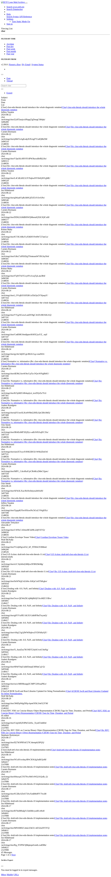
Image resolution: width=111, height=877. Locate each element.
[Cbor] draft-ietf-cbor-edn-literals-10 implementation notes (75, 750)
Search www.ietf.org (15, 7)
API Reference (25, 16)
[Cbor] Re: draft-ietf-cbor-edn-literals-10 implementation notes (80, 767)
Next (13, 855)
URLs (16, 874)
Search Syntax (12, 16)
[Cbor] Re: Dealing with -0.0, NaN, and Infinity (62, 605)
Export (9, 93)
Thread (9, 81)
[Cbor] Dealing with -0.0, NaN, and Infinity (57, 588)
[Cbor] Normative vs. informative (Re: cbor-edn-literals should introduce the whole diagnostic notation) (54, 362)
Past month (11, 51)
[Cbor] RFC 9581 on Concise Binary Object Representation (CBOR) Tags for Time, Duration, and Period (55, 712)
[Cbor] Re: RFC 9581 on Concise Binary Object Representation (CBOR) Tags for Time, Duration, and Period (55, 731)
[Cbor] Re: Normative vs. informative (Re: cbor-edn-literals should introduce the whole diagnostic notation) (51, 382)
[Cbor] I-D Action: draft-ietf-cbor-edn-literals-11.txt (67, 554)
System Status (38, 64)
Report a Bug (15, 64)
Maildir (10, 874)
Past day (10, 46)
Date (8, 78)
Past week (10, 49)
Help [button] (8, 14)
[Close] (2, 866)
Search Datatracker (14, 9)
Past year (10, 54)
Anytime (10, 44)
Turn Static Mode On (21, 21)
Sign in (9, 24)
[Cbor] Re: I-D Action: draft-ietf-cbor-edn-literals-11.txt (72, 571)
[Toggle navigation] (2, 74)
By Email (26, 64)
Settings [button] (9, 19)
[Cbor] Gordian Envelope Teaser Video (51, 537)
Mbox (3, 874)
